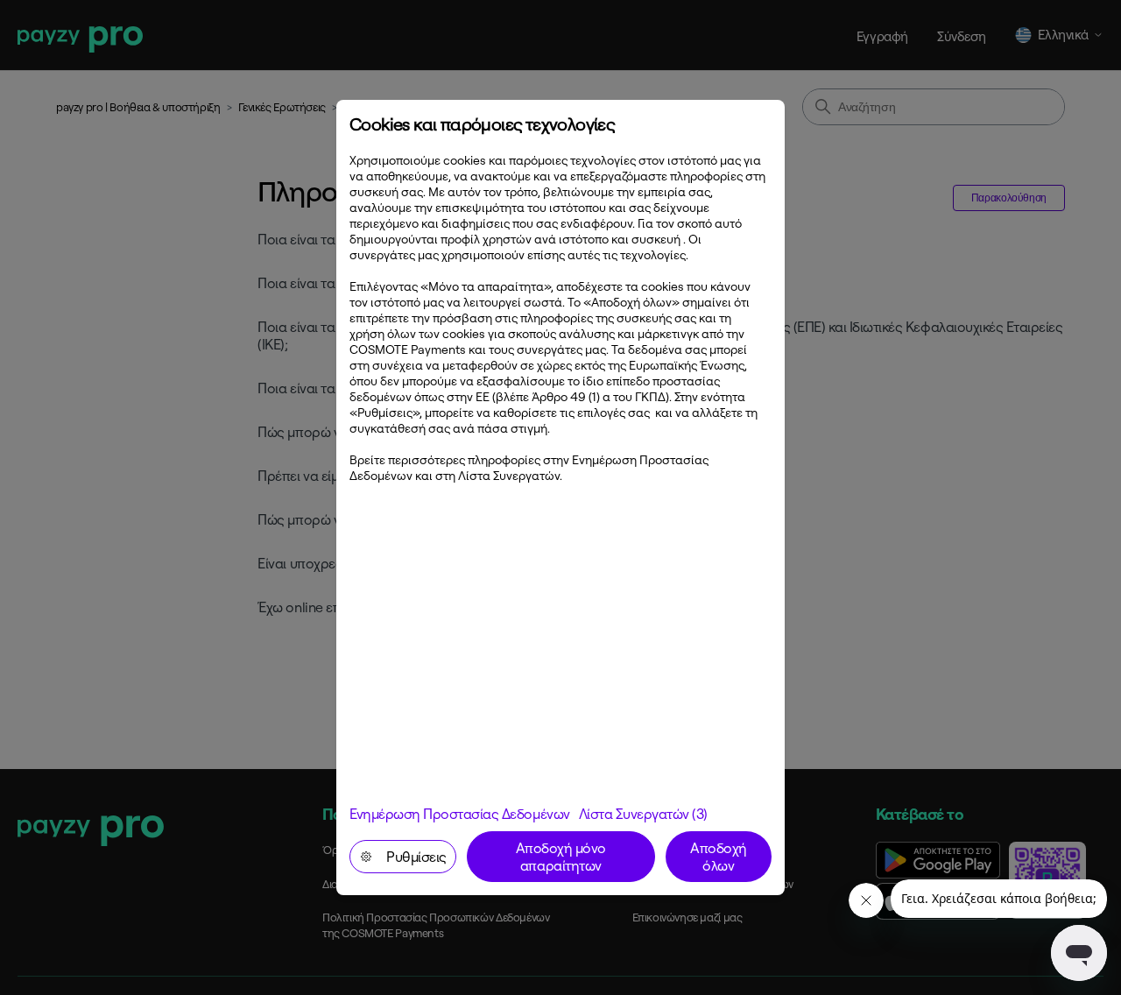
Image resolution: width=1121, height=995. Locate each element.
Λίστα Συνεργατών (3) (643, 813)
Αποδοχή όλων (718, 856)
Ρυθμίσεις (416, 856)
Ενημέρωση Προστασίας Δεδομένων (459, 813)
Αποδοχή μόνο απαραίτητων (561, 856)
